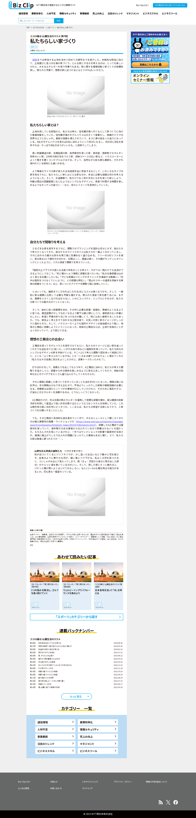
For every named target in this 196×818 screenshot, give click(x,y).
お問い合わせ (56, 788)
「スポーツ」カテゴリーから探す (77, 616)
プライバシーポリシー (123, 781)
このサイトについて (90, 781)
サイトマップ (87, 788)
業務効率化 (86, 722)
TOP (28, 27)
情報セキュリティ (89, 729)
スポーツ (50, 27)
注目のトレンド (45, 744)
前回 (34, 59)
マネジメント (87, 744)
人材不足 (42, 729)
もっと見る (75, 696)
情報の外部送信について (156, 781)
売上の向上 (86, 736)
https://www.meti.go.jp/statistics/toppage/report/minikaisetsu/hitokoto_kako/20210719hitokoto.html (76, 423)
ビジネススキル (38, 27)
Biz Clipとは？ (142, 5)
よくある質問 (23, 788)
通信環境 (42, 722)
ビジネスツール (88, 751)
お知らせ (54, 781)
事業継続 (42, 736)
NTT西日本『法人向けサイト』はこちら (170, 5)
